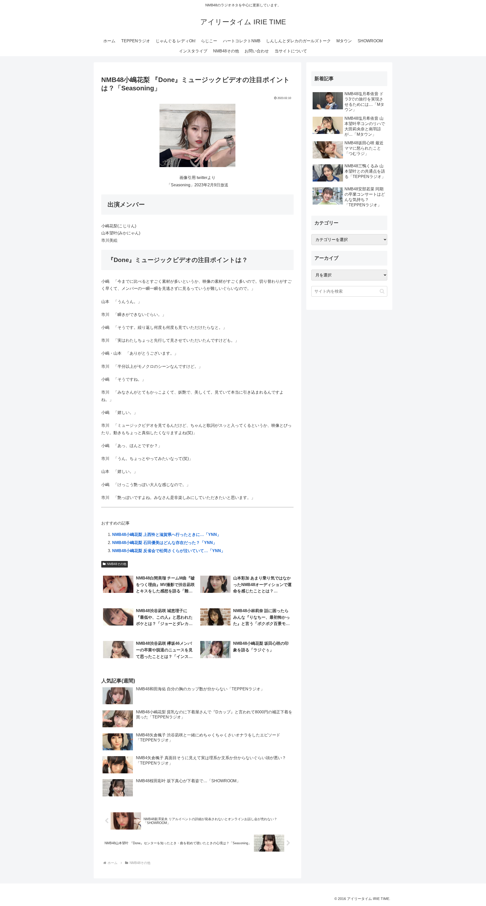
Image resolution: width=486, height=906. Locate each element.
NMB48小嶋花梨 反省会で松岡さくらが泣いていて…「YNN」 (168, 551)
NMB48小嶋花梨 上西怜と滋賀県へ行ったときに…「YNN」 (166, 534)
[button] (382, 291)
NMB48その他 (116, 564)
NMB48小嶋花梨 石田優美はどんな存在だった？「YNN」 (164, 542)
